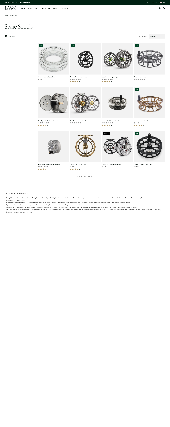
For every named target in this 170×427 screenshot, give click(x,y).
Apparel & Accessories (49, 8)
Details (28, 2)
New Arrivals (64, 8)
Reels (29, 8)
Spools (37, 8)
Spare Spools (13, 15)
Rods (23, 8)
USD (164, 2)
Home (6, 15)
